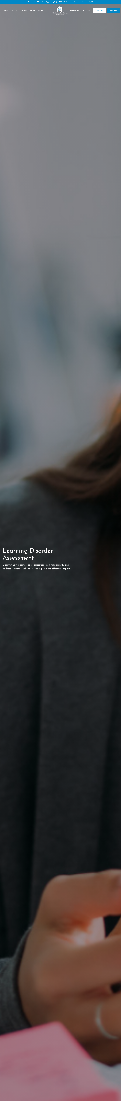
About (6, 10)
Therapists (14, 10)
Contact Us (86, 10)
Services (24, 10)
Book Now (113, 10)
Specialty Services (36, 10)
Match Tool (99, 10)
